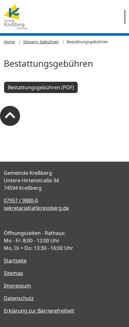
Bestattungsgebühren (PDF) (41, 87)
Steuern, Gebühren (41, 41)
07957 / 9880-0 (21, 200)
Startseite (15, 260)
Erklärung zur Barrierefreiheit (39, 310)
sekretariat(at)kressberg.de (36, 208)
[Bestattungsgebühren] (16, 17)
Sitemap (13, 273)
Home (9, 41)
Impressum (17, 285)
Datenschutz (19, 298)
